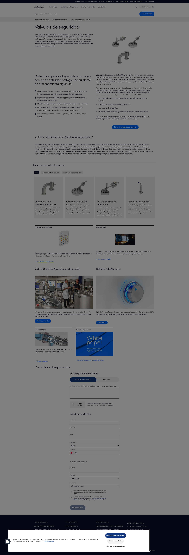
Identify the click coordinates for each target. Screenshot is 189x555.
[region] (79, 541)
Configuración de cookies (116, 546)
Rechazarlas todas (115, 541)
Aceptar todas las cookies (115, 535)
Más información (49, 541)
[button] (7, 541)
